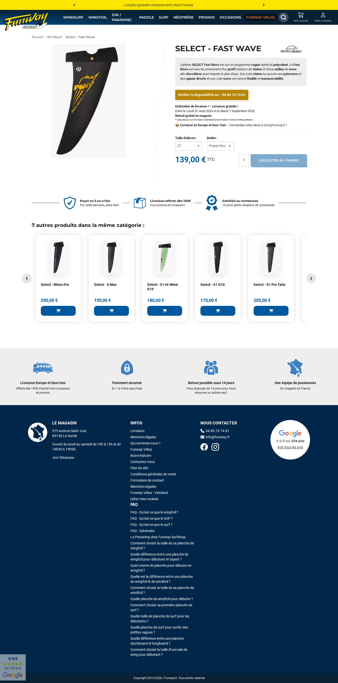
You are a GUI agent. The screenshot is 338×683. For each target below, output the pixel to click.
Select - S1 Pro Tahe (270, 285)
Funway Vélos (141, 449)
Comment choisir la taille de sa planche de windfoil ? (162, 590)
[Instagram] (215, 447)
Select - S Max (105, 285)
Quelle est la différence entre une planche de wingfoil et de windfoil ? (161, 579)
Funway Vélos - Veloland (149, 493)
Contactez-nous (142, 462)
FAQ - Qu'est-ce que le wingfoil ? (154, 512)
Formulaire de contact (147, 480)
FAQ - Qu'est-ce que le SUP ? (151, 518)
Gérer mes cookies (144, 499)
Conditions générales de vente (153, 474)
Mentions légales (143, 437)
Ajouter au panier (280, 160)
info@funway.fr (274, 125)
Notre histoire (140, 456)
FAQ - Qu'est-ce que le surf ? (151, 525)
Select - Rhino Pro (55, 285)
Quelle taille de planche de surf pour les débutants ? (159, 618)
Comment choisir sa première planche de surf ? (161, 607)
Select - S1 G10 (212, 285)
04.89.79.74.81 (234, 95)
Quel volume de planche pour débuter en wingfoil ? (161, 567)
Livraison (137, 431)
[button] (27, 278)
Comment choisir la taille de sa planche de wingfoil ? (162, 545)
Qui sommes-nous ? (145, 443)
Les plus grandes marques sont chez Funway (158, 5)
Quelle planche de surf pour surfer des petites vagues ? (159, 629)
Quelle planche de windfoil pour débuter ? (161, 599)
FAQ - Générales (142, 531)
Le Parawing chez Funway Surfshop (158, 537)
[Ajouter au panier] (58, 311)
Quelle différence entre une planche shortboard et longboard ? (157, 640)
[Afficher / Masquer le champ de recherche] (284, 17)
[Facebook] (204, 447)
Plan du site (139, 468)
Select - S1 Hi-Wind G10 (162, 287)
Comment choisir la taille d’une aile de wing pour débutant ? (158, 652)
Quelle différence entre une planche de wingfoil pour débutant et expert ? (159, 556)
